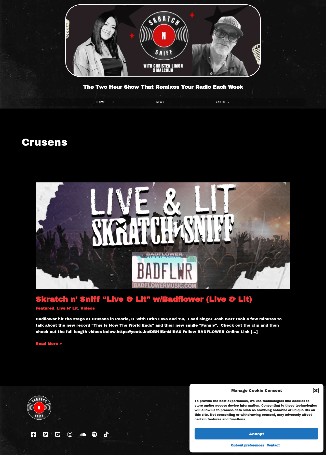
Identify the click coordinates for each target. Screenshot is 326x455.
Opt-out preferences (247, 445)
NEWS (160, 102)
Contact (273, 445)
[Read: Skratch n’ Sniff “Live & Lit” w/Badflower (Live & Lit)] (163, 235)
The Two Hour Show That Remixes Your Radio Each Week (163, 87)
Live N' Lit (67, 308)
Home (101, 102)
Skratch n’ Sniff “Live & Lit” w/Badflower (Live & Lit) (144, 299)
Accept (256, 434)
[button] (315, 390)
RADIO (220, 102)
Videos (87, 308)
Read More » (49, 343)
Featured (45, 308)
